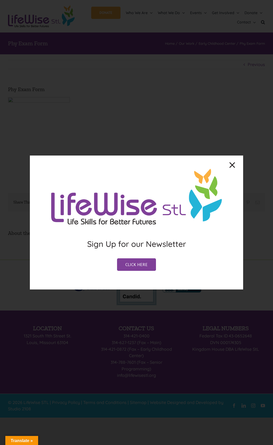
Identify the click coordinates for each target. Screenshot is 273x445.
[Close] (232, 165)
